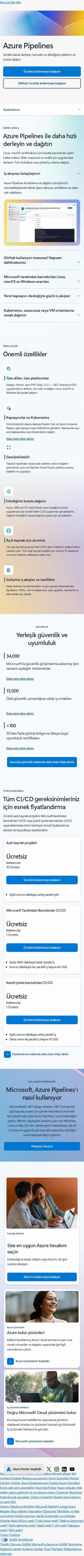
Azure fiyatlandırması (34, 1483)
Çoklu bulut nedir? (47, 1520)
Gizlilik (63, 1544)
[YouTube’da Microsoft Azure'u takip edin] (72, 1468)
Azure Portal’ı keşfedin (27, 1469)
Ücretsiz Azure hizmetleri (64, 1483)
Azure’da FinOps (46, 1487)
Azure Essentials (58, 1478)
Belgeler (5, 1511)
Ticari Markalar (53, 1549)
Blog (14, 1511)
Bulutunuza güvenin (35, 1478)
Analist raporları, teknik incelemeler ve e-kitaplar (45, 1516)
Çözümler (62, 1492)
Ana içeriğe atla (10, 2)
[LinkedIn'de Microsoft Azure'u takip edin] (64, 1468)
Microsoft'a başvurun (45, 1544)
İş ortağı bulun (66, 1506)
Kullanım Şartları (33, 1549)
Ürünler (16, 1483)
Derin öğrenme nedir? (22, 1525)
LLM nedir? (60, 1525)
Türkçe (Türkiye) (10, 1535)
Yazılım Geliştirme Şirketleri (17, 1506)
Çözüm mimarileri (41, 1497)
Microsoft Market (46, 1506)
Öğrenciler (49, 1511)
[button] (42, 109)
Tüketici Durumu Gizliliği (15, 1544)
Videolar (5, 1520)
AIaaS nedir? (45, 1525)
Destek (58, 1497)
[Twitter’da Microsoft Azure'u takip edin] (48, 1468)
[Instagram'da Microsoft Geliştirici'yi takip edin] (56, 1468)
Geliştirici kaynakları (29, 1511)
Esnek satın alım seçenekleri (17, 1487)
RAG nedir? (16, 1530)
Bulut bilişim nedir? (23, 1520)
